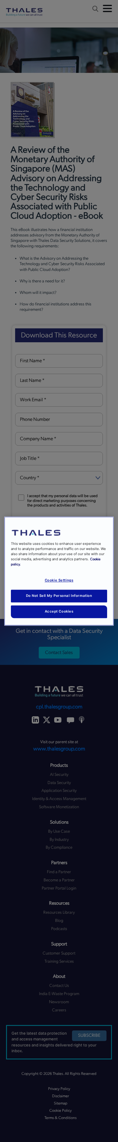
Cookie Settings (59, 580)
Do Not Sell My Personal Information (59, 596)
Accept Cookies (59, 611)
